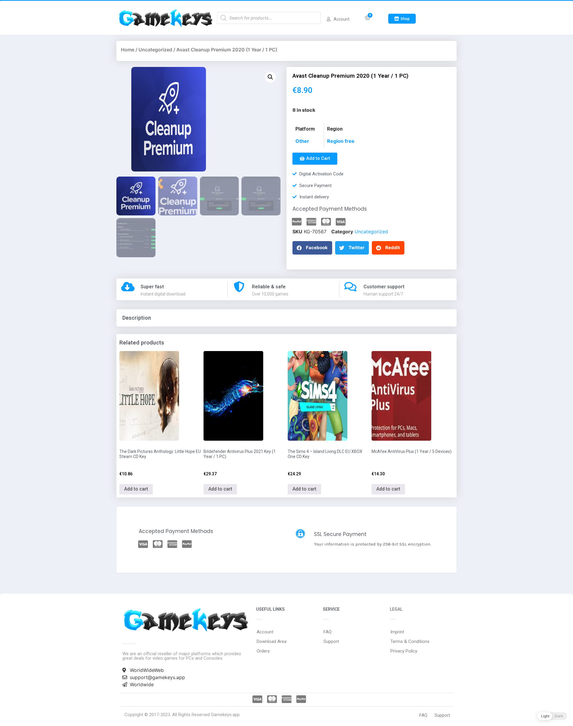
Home (127, 50)
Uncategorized (155, 50)
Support (331, 641)
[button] (402, 19)
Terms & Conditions (409, 641)
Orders (263, 651)
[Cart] (368, 17)
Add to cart (136, 489)
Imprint (397, 632)
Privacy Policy (403, 651)
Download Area (271, 641)
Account (265, 632)
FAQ (328, 632)
